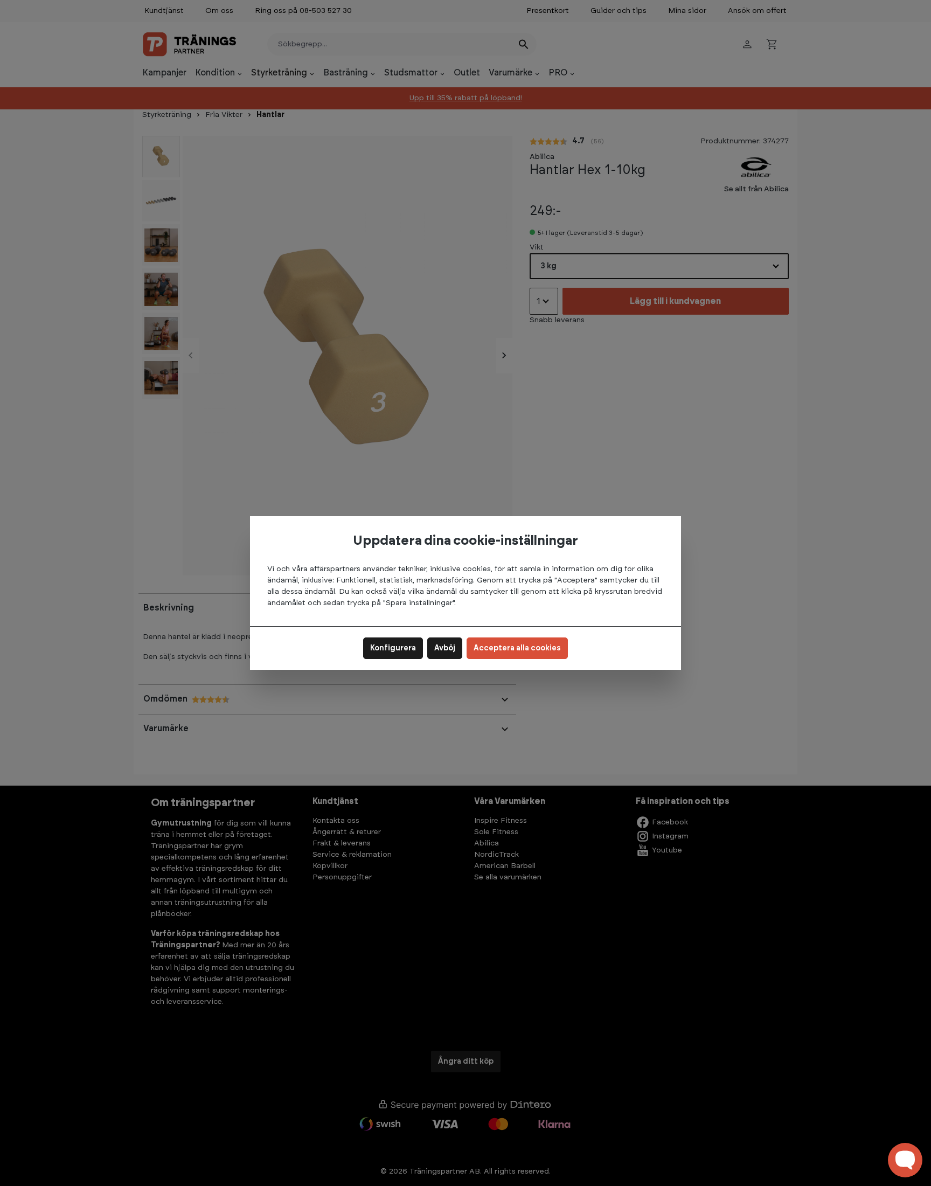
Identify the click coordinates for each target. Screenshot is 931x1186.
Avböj (444, 648)
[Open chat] (905, 1160)
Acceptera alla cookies (517, 648)
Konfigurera (393, 648)
